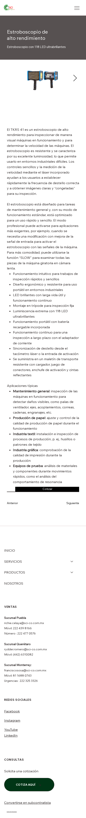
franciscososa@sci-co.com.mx (25, 670)
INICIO (9, 550)
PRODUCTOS (14, 572)
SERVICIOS (13, 561)
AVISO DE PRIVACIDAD (12, 811)
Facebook (12, 711)
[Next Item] (75, 78)
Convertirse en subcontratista (27, 802)
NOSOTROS (13, 583)
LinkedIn (11, 735)
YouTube (11, 729)
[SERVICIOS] (72, 561)
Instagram (12, 720)
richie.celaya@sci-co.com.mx (24, 623)
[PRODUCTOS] (72, 572)
